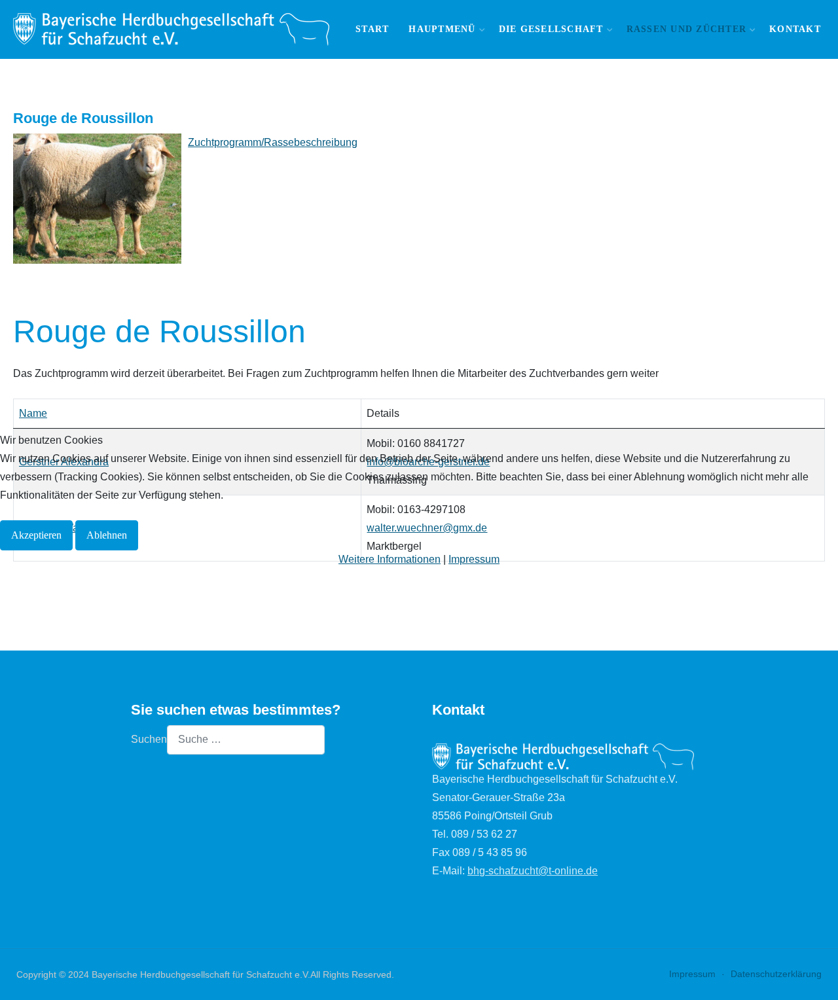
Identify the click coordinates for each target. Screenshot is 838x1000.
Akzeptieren (36, 535)
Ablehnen (106, 535)
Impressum (474, 559)
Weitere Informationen (389, 559)
